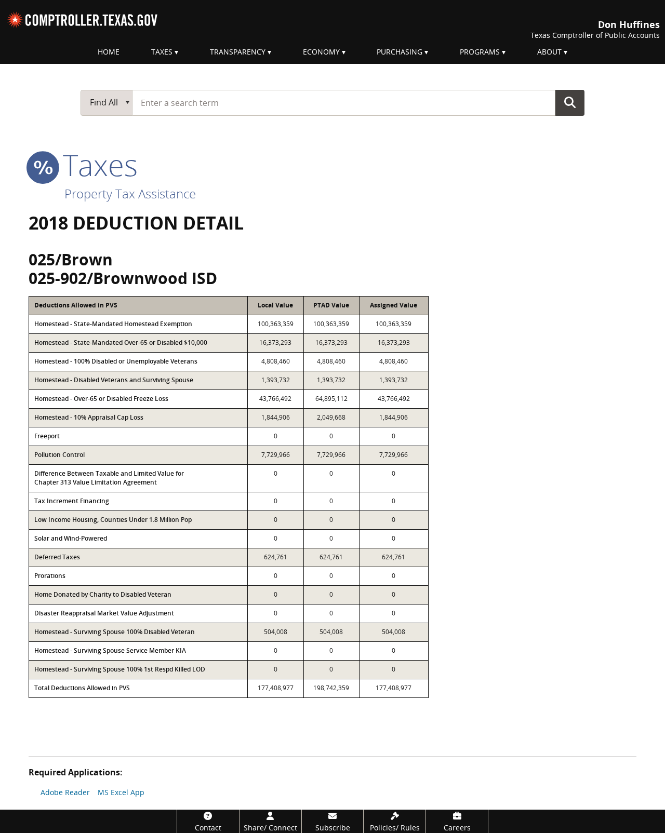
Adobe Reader (65, 792)
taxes (96, 164)
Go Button (569, 102)
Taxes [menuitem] (161, 52)
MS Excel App (121, 792)
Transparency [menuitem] (237, 52)
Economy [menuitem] (321, 52)
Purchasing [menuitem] (399, 52)
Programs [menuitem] (480, 52)
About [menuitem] (549, 52)
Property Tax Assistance (130, 193)
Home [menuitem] (108, 52)
